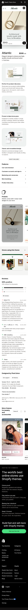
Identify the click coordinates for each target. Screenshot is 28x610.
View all (15, 411)
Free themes (17, 553)
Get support (6, 377)
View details (5, 388)
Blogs (3, 578)
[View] (12, 262)
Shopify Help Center (7, 570)
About (16, 570)
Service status (18, 578)
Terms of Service (6, 591)
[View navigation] (25, 2)
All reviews (6, 295)
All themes (15, 377)
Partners (16, 573)
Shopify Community (7, 575)
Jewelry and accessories (5, 556)
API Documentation (7, 573)
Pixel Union (6, 60)
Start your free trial (14, 531)
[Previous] (21, 250)
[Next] (25, 250)
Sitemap (4, 603)
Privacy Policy (5, 595)
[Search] (21, 2)
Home (3, 560)
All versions (13, 388)
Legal (15, 575)
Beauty (4, 553)
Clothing (4, 550)
